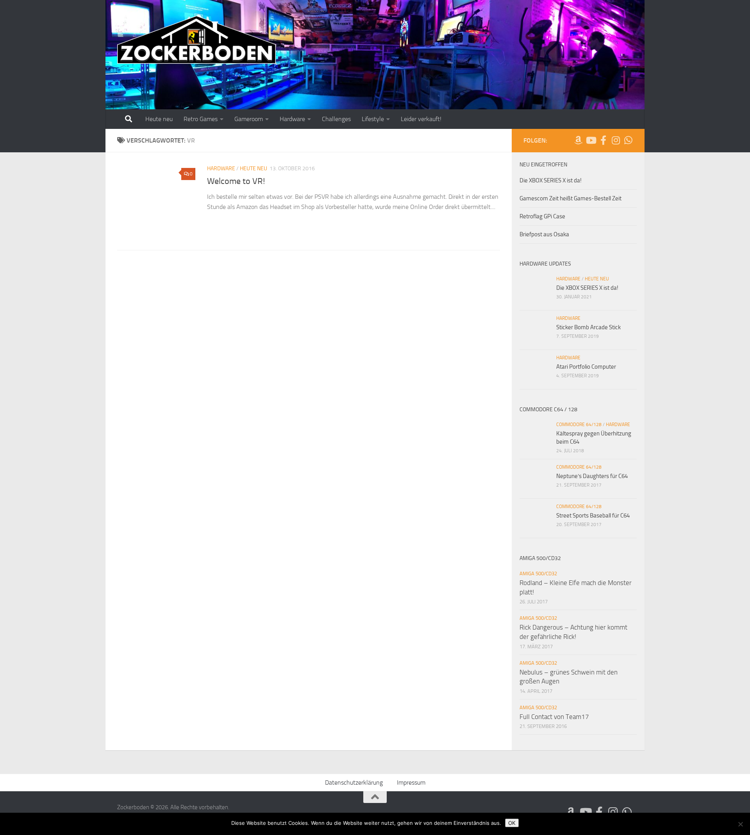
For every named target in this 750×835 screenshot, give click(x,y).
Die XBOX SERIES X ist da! (551, 180)
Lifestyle (373, 119)
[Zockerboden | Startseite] (196, 40)
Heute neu (159, 119)
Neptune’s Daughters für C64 (592, 476)
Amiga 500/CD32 (538, 573)
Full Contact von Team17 (554, 717)
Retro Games (201, 119)
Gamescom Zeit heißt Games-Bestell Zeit (570, 198)
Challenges (336, 119)
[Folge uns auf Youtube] (590, 140)
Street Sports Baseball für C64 (593, 515)
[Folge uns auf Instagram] (615, 140)
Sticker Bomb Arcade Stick (588, 327)
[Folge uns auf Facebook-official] (603, 140)
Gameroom (248, 119)
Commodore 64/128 (579, 424)
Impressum (411, 782)
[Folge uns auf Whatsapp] (628, 140)
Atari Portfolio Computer (586, 366)
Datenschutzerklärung (354, 782)
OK (512, 823)
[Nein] (740, 824)
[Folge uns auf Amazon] (578, 140)
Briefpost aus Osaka (544, 234)
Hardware (292, 119)
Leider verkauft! (421, 119)
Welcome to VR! (236, 181)
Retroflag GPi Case (542, 216)
